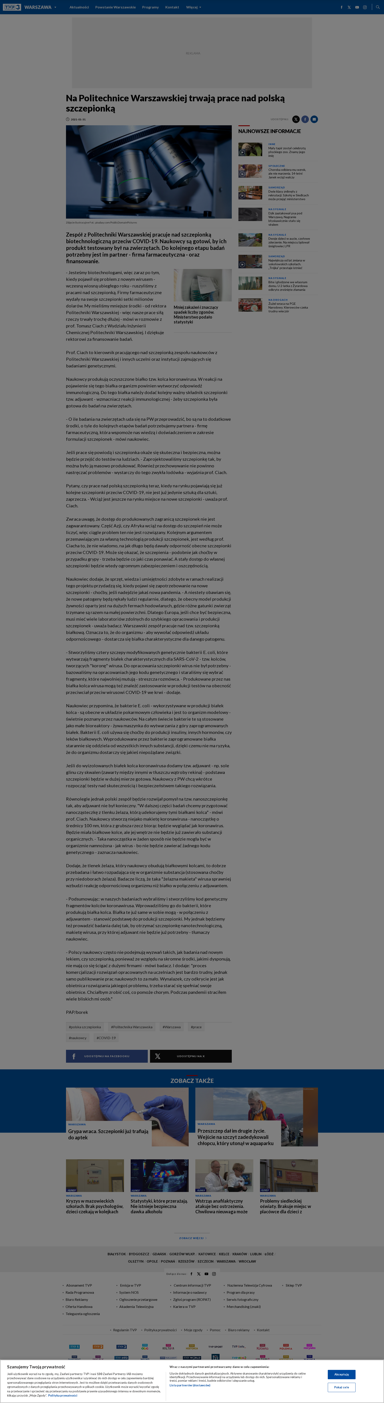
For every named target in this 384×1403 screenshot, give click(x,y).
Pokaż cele (341, 1387)
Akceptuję (341, 1374)
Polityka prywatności (62, 1395)
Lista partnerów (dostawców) (190, 1385)
